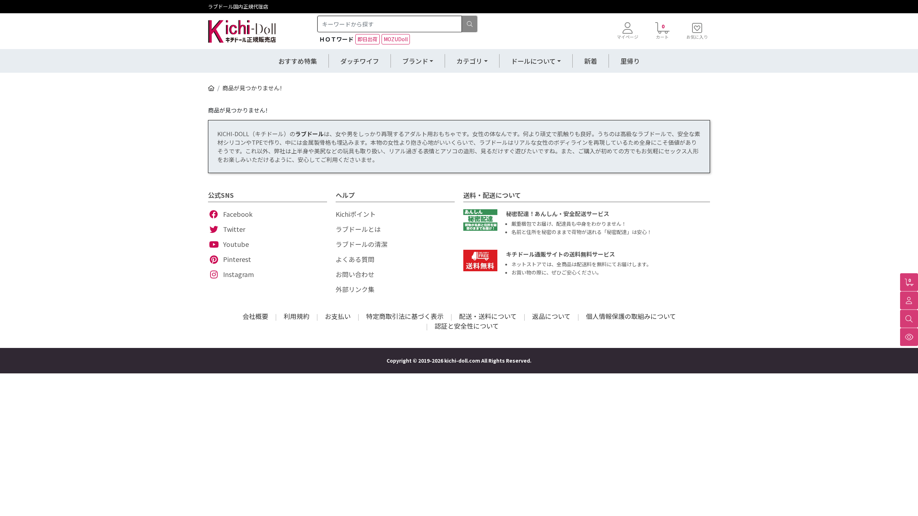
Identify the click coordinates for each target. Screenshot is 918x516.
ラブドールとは (358, 229)
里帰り (630, 61)
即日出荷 (368, 39)
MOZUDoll (396, 39)
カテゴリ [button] (469, 61)
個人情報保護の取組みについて (631, 316)
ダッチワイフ (359, 61)
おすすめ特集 (297, 61)
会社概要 (255, 316)
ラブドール (309, 133)
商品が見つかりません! (252, 87)
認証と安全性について (467, 325)
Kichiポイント (356, 214)
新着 (590, 61)
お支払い (338, 316)
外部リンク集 (355, 289)
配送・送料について (488, 316)
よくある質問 (355, 259)
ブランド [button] (415, 61)
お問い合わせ (355, 274)
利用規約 (296, 316)
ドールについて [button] (533, 61)
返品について (551, 316)
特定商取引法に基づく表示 (405, 316)
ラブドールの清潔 (361, 244)
